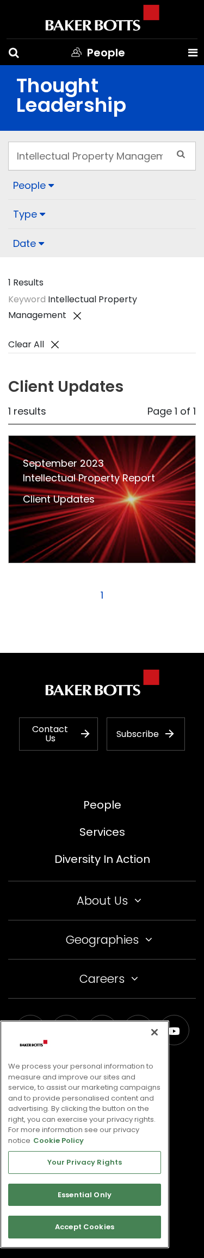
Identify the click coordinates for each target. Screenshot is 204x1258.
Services (102, 832)
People (102, 804)
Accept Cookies (84, 1227)
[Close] (154, 1032)
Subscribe (137, 734)
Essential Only (85, 1195)
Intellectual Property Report (89, 478)
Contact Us (50, 734)
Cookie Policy (58, 1140)
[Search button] (14, 53)
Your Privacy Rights (84, 1162)
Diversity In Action (102, 859)
